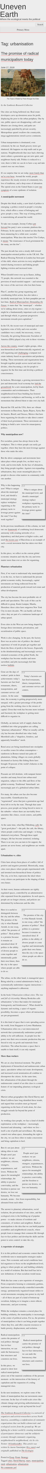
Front (17, 1457)
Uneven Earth (13, 10)
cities (10, 1460)
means (5, 240)
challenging (23, 352)
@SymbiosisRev (15, 1443)
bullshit (11, 665)
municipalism (37, 1460)
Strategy (24, 1457)
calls (37, 824)
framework (12, 529)
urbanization (23, 1464)
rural (3, 1464)
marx (28, 1460)
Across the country (9, 345)
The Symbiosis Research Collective (16, 1412)
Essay (11, 1457)
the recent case (12, 539)
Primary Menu (23, 29)
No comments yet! (9, 1467)
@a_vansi (31, 1447)
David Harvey (19, 1460)
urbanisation (11, 1464)
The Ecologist (27, 1450)
